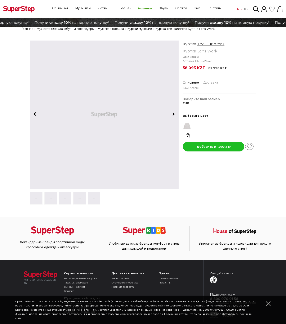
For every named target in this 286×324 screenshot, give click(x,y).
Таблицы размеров (76, 282)
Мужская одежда (111, 29)
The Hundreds (210, 44)
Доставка (210, 82)
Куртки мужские (139, 29)
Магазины (164, 282)
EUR (186, 103)
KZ (246, 9)
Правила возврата (122, 286)
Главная (28, 29)
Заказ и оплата (120, 278)
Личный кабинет (74, 286)
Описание (191, 82)
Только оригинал (168, 278)
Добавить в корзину (214, 147)
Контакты (70, 290)
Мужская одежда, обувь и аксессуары (65, 29)
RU (239, 9)
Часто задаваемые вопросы (81, 278)
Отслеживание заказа (124, 282)
